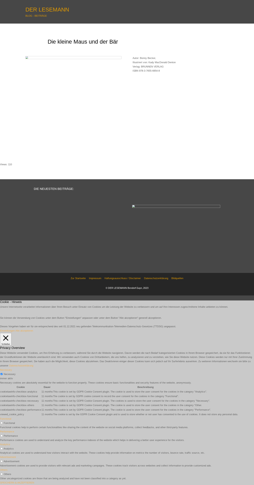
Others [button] (3, 470)
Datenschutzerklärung (156, 278)
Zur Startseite (78, 278)
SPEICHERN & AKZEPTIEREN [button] (17, 482)
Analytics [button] (5, 444)
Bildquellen (177, 278)
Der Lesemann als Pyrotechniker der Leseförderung (49, 230)
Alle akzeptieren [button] (24, 330)
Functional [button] (5, 418)
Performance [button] (7, 431)
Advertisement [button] (8, 457)
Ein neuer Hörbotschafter (53, 249)
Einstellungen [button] (7, 330)
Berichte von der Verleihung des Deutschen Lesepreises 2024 (55, 216)
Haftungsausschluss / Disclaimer (123, 278)
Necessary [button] (6, 369)
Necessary (10, 374)
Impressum (95, 278)
